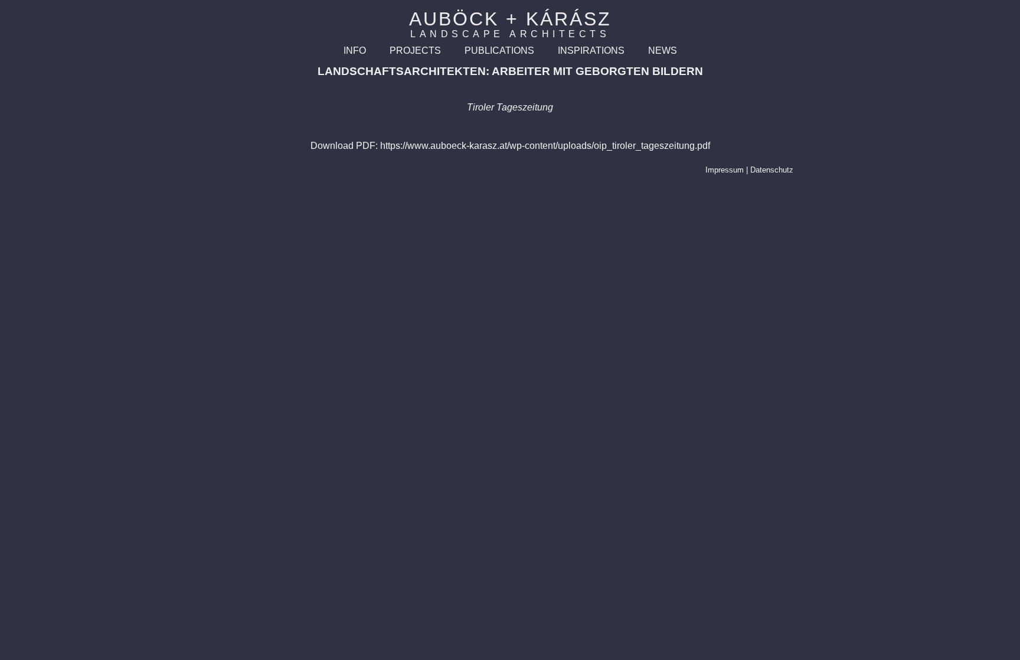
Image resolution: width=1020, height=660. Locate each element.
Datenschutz (771, 169)
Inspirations (591, 50)
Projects (415, 50)
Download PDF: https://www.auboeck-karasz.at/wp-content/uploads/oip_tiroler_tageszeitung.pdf (510, 146)
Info (355, 50)
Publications (499, 50)
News (662, 50)
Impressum (724, 169)
